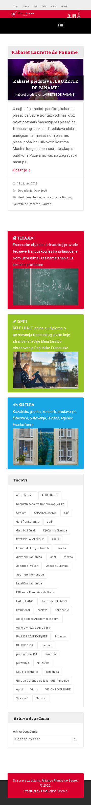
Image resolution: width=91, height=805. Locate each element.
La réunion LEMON (54, 601)
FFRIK (55, 539)
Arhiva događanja (25, 731)
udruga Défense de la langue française (42, 680)
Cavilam (21, 513)
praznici (46, 645)
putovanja (22, 663)
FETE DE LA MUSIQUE (30, 539)
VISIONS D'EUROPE (58, 689)
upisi (19, 689)
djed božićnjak (26, 530)
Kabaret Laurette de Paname (44, 52)
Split (45, 6)
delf (49, 521)
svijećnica (52, 672)
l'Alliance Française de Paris (35, 592)
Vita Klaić (22, 698)
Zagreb (32, 6)
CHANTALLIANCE (45, 513)
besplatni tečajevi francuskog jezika (40, 504)
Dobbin (62, 791)
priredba (50, 654)
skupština (43, 663)
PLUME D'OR (24, 645)
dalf (66, 513)
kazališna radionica (29, 583)
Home (18, 6)
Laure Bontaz (62, 197)
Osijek (70, 6)
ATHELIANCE (50, 495)
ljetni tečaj (23, 610)
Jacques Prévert (27, 566)
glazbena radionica (29, 557)
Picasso (60, 636)
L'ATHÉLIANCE (25, 601)
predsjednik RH (26, 654)
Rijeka (57, 6)
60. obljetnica (25, 495)
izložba (68, 557)
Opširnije (20, 170)
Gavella (61, 548)
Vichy (34, 689)
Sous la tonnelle (27, 672)
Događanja (25, 190)
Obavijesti (40, 190)
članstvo (41, 698)
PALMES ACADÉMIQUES (31, 636)
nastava (42, 610)
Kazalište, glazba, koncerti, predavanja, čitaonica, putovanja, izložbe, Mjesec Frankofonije (44, 414)
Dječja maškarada (55, 530)
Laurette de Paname (26, 204)
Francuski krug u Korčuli (32, 548)
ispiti (53, 557)
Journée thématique (30, 574)
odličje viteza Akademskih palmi (37, 619)
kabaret (47, 197)
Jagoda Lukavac (57, 566)
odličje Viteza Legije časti (33, 627)
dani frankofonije (29, 197)
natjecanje (62, 610)
